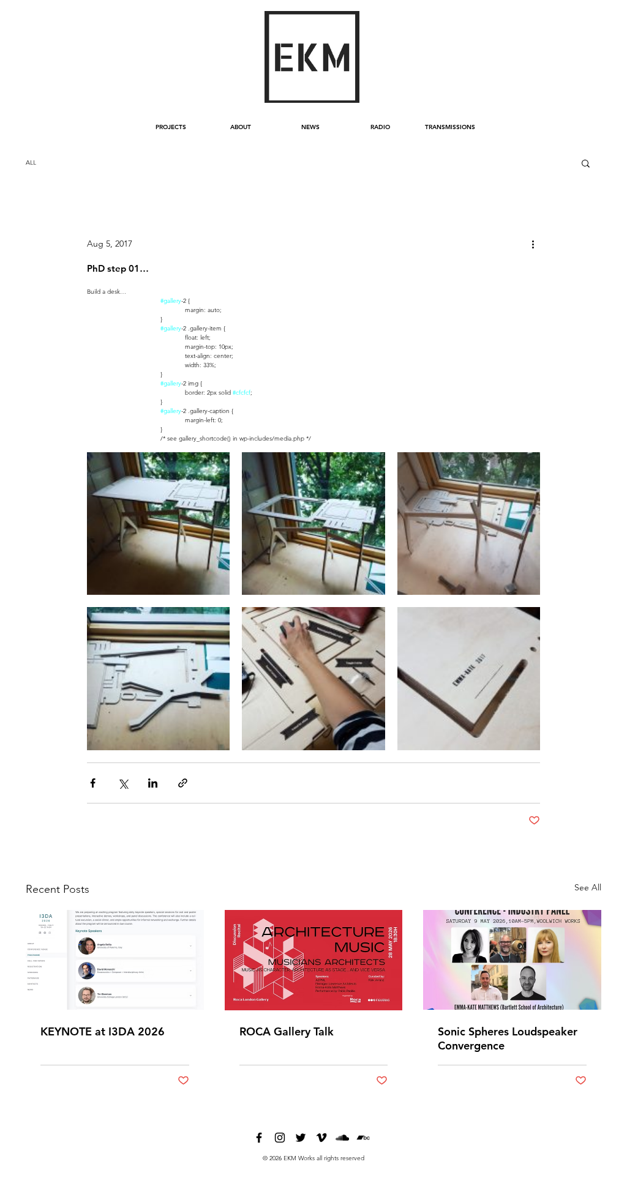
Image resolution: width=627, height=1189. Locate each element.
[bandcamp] (363, 1137)
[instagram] (280, 1137)
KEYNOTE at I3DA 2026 (102, 1031)
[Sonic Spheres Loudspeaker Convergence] (512, 960)
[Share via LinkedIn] (153, 783)
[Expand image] (158, 523)
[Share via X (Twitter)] (123, 783)
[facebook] (259, 1137)
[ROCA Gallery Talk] (314, 960)
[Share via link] (183, 783)
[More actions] (532, 243)
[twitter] (300, 1137)
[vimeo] (321, 1137)
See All (587, 887)
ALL (31, 162)
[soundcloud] (342, 1137)
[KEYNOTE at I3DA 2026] (115, 960)
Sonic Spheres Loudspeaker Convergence (507, 1038)
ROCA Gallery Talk (286, 1031)
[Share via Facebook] (93, 783)
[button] (585, 163)
